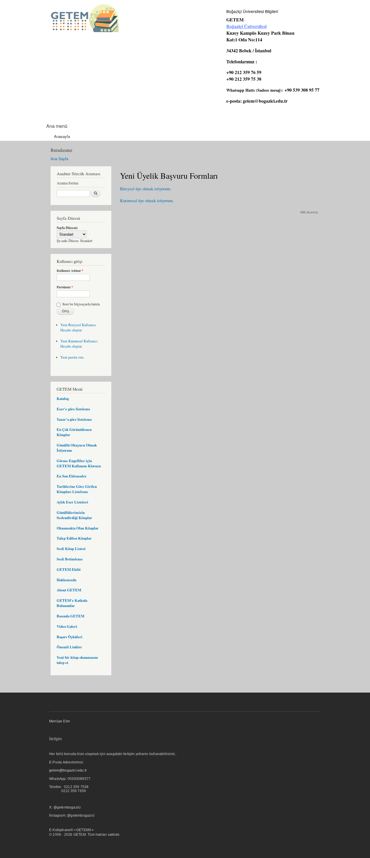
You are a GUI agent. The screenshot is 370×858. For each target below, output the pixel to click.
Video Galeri (67, 626)
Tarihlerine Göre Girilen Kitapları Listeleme (77, 489)
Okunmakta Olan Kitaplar (78, 528)
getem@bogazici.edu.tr (265, 100)
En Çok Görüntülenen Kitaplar (74, 432)
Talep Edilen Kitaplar (74, 538)
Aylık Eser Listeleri (72, 502)
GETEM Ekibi (69, 569)
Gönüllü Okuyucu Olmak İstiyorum (77, 447)
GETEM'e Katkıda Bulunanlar (72, 603)
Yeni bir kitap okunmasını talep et (77, 660)
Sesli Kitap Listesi (71, 548)
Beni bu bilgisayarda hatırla (81, 304)
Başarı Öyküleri (69, 636)
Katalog (63, 398)
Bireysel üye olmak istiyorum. (145, 188)
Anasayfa (62, 136)
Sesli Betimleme (70, 559)
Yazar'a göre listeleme (74, 419)
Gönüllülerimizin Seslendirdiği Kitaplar (74, 515)
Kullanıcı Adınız (70, 270)
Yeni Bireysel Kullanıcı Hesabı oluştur (78, 327)
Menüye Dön (59, 721)
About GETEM (69, 590)
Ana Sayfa (59, 158)
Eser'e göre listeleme (73, 409)
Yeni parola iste (72, 357)
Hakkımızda (66, 579)
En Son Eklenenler (72, 476)
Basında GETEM (70, 616)
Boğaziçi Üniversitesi (246, 26)
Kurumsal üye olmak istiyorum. (147, 200)
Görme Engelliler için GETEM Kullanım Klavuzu (79, 463)
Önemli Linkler (69, 647)
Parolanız (65, 287)
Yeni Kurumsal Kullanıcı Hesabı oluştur (79, 344)
